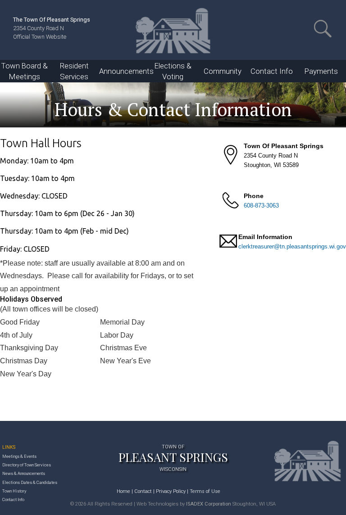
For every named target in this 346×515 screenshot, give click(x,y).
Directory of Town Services (26, 464)
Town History (14, 490)
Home (123, 491)
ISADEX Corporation (208, 504)
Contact (143, 491)
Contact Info (13, 499)
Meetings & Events (19, 456)
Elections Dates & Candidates (29, 482)
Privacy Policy (171, 491)
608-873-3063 (261, 205)
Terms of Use (205, 491)
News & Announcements (23, 473)
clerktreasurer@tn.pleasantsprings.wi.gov (292, 246)
